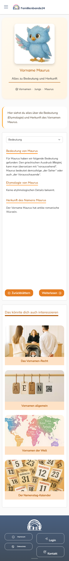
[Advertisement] (34, 252)
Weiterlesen (49, 293)
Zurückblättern (21, 293)
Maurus (49, 89)
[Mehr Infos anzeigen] (34, 558)
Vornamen (25, 89)
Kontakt (52, 553)
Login (52, 540)
